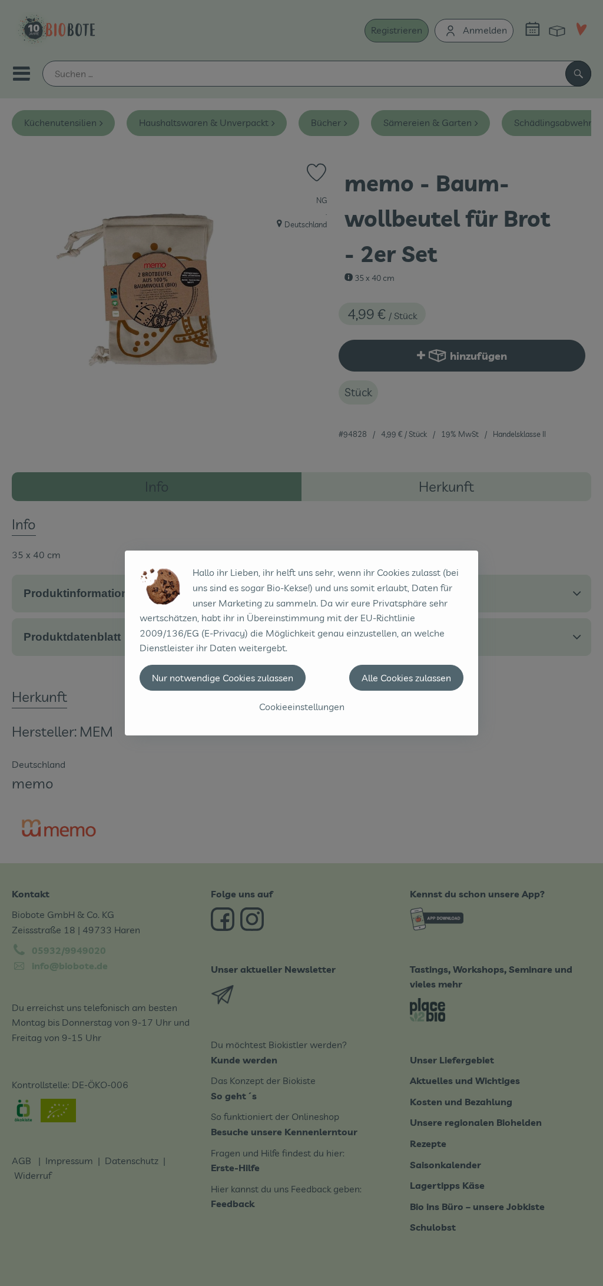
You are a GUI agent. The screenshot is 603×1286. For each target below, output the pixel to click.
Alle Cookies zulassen (406, 678)
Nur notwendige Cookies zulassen (222, 678)
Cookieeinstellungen (301, 706)
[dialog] (301, 643)
